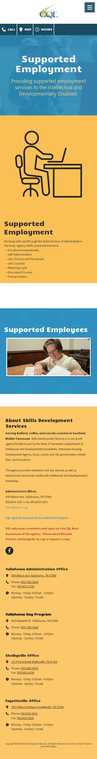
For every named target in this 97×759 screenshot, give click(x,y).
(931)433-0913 (29, 714)
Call (11, 29)
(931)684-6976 (29, 668)
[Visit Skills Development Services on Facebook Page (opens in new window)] (9, 551)
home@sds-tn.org (16, 507)
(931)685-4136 (25, 673)
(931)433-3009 (25, 718)
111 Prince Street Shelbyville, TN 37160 (34, 662)
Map (27, 29)
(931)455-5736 (25, 586)
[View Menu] (90, 7)
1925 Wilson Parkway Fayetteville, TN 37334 (37, 707)
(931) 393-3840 (29, 582)
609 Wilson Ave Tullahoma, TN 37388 (33, 576)
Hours (46, 29)
